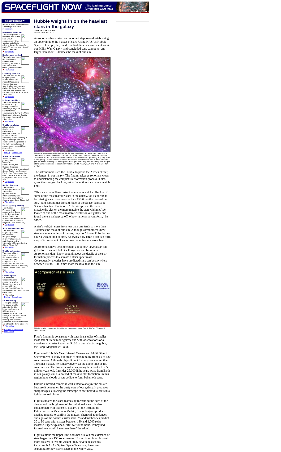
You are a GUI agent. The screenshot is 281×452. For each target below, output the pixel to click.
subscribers (7, 29)
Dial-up (7, 153)
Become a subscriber (13, 330)
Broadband (17, 153)
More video (9, 332)
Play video (9, 51)
